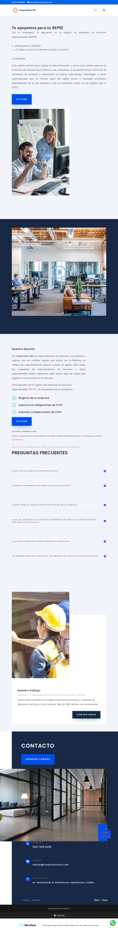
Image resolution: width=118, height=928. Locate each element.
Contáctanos (17, 439)
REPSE (32, 389)
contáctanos (86, 714)
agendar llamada (38, 759)
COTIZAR (21, 99)
